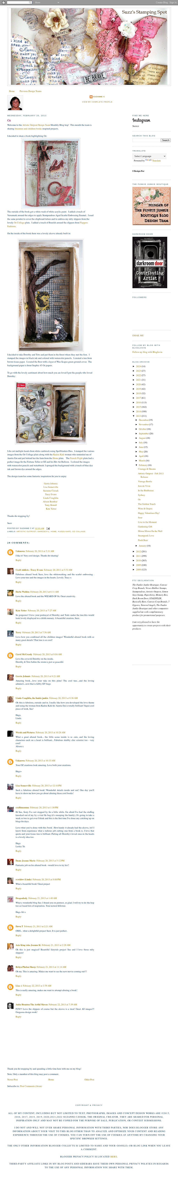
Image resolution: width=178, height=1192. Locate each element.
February (143, 465)
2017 (138, 397)
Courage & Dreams (147, 468)
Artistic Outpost (26, 531)
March (142, 460)
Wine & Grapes (145, 508)
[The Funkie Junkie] (151, 224)
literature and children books (28, 128)
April (141, 456)
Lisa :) (19, 985)
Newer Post (12, 1079)
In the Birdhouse (146, 490)
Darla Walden (22, 591)
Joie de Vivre (144, 485)
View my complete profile (97, 102)
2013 (138, 415)
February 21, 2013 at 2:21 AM (38, 926)
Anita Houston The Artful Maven (32, 1004)
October (143, 428)
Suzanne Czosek (51, 490)
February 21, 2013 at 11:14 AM (51, 966)
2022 (138, 375)
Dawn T (19, 926)
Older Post (89, 1079)
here (113, 1156)
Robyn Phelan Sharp (26, 966)
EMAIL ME (138, 335)
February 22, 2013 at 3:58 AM (37, 985)
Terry (18, 632)
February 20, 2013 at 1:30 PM (44, 807)
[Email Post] (47, 528)
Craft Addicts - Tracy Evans (29, 569)
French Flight (76, 458)
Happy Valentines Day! (149, 513)
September (144, 433)
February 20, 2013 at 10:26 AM (50, 732)
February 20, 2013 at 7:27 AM (42, 610)
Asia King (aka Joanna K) (28, 945)
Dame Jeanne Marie (25, 860)
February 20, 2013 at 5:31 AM (40, 551)
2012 (138, 551)
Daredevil (43, 531)
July (141, 442)
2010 (138, 560)
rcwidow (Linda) (24, 879)
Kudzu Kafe (58, 454)
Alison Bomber (50, 501)
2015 (138, 406)
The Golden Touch (147, 503)
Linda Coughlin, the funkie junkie (32, 698)
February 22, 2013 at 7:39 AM (63, 1004)
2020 (138, 384)
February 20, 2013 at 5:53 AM (58, 569)
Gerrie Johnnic (51, 483)
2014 (138, 411)
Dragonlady (21, 898)
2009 (138, 564)
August (142, 437)
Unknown (20, 551)
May (141, 451)
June (141, 447)
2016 (138, 402)
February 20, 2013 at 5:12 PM (50, 860)
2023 (138, 370)
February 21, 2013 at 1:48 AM (43, 898)
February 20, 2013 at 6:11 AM (44, 591)
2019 (138, 388)
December (144, 419)
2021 (138, 379)
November (144, 424)
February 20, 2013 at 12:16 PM (47, 785)
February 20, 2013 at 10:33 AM (40, 760)
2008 (138, 569)
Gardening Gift (145, 526)
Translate (156, 160)
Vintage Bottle (145, 481)
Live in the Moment (147, 522)
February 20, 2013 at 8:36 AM (63, 698)
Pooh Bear (143, 540)
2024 (138, 366)
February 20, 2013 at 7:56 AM (36, 632)
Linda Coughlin (50, 497)
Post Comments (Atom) (31, 1086)
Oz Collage (19, 222)
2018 (138, 393)
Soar (140, 517)
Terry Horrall (51, 505)
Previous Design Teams (30, 91)
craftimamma (22, 807)
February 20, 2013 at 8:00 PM (47, 879)
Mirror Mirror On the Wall (150, 531)
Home (12, 91)
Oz (9, 120)
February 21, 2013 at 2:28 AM (56, 945)
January (143, 545)
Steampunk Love (146, 535)
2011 (138, 555)
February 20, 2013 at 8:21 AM (46, 676)
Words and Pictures (25, 732)
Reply (18, 560)
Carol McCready (24, 654)
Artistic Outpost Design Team (36, 124)
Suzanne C (99, 97)
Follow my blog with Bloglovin (147, 352)
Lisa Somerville (50, 486)
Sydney (141, 494)
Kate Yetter (51, 508)
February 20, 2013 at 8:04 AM (47, 654)
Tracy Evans (50, 494)
